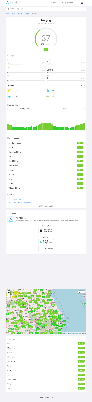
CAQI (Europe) (68, 3)
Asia (7, 14)
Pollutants (11, 56)
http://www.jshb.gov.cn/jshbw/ (20, 203)
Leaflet (65, 333)
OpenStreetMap (73, 333)
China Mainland (16, 14)
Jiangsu (27, 14)
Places (54, 3)
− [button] (9, 295)
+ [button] (9, 292)
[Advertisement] (46, 272)
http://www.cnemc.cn (16, 199)
